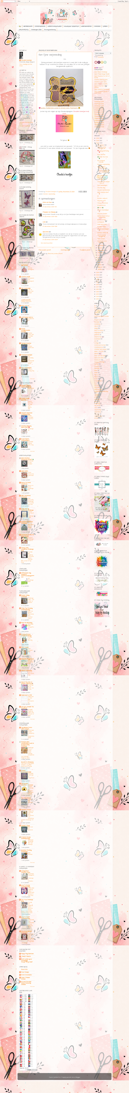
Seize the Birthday (26, 623)
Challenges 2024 (99, 125)
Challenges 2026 (36, 30)
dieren (96, 353)
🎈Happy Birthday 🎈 (103, 151)
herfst (96, 364)
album (96, 326)
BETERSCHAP (28, 26)
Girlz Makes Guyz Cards (101, 74)
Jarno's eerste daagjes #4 (101, 147)
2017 (97, 287)
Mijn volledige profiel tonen (25, 65)
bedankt (96, 335)
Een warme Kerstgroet (31, 269)
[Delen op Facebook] (84, 191)
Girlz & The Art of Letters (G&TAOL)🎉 (27, 682)
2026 (98, 138)
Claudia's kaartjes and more (26, 123)
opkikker (96, 395)
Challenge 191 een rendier (30, 462)
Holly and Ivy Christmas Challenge (27, 509)
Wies (44, 222)
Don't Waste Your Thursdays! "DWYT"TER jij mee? (26, 960)
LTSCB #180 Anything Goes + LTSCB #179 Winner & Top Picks (31, 891)
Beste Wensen (101, 220)
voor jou (96, 414)
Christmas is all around (102, 241)
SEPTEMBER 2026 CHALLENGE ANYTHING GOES (31, 734)
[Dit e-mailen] (79, 191)
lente (95, 379)
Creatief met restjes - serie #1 (103, 182)
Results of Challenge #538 (31, 662)
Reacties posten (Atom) (55, 253)
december (101, 145)
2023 (98, 272)
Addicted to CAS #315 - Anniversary (31, 699)
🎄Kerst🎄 (100, 207)
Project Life (97, 320)
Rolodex (96, 322)
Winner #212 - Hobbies (30, 801)
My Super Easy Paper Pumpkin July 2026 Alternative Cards (27, 765)
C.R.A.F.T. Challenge (26, 670)
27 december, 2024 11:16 (50, 207)
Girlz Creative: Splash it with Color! (101, 92)
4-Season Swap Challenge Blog (26, 837)
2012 (97, 299)
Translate (101, 57)
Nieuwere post (45, 250)
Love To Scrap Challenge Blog (25, 886)
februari (100, 267)
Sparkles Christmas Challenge (27, 522)
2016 (97, 289)
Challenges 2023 (99, 123)
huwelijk (96, 366)
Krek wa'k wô (25, 306)
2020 (98, 280)
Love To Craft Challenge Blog (25, 917)
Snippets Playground (27, 659)
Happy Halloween (26, 301)
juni (99, 257)
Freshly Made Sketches (25, 399)
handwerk (97, 360)
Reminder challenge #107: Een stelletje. (30, 842)
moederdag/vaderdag (101, 391)
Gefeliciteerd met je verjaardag (103, 216)
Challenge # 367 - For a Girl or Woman (31, 600)
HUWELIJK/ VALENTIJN (71, 26)
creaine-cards (25, 277)
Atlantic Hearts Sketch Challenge (26, 386)
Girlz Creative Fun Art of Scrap (102, 76)
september (101, 250)
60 (98, 196)
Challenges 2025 (99, 127)
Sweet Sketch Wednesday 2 (25, 439)
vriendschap (98, 416)
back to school (98, 330)
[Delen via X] (83, 191)
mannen (45, 194)
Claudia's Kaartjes (24, 126)
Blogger (77, 1077)
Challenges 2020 (99, 116)
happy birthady (99, 362)
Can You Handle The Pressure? (27, 707)
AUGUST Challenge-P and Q (31, 539)
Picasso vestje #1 (102, 198)
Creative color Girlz (100, 82)
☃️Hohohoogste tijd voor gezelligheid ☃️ (103, 172)
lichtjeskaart (98, 381)
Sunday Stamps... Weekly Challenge (26, 635)
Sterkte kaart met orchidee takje (31, 335)
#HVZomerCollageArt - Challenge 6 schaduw (31, 877)
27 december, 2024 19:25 (50, 216)
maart (100, 265)
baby (95, 328)
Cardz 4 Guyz (25, 825)
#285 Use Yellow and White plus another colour (31, 614)
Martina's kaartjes (26, 355)
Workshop (97, 324)
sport (96, 401)
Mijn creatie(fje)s (26, 368)
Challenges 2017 (99, 110)
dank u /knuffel (98, 351)
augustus (100, 253)
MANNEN (97, 26)
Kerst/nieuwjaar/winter (101, 316)
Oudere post (85, 250)
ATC (95, 308)
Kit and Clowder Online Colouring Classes (26, 983)
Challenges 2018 (99, 112)
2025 (98, 140)
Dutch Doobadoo (26, 975)
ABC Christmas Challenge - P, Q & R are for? (31, 501)
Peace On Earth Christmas (26, 483)
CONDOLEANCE (40, 26)
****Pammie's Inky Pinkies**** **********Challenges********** (27, 575)
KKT (95, 314)
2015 (97, 292)
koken (96, 372)
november (101, 245)
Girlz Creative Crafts (100, 84)
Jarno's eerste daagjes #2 (101, 235)
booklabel (97, 339)
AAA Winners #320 (30, 650)
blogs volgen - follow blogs (101, 167)
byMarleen (24, 265)
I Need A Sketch (26, 956)
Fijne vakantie (101, 154)
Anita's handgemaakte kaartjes (25, 330)
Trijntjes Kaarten (26, 343)
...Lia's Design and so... (27, 317)
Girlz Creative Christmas (101, 89)
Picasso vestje (101, 227)
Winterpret (100, 222)
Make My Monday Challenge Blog (27, 609)
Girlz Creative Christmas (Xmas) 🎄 (27, 458)
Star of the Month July (31, 673)
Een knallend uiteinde (101, 161)
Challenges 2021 (99, 118)
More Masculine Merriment (31, 475)
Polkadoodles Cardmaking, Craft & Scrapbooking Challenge (27, 744)
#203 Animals (30, 853)
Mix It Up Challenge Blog (27, 900)
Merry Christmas (102, 203)
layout (96, 377)
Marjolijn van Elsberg (49, 212)
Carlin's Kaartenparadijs (26, 771)
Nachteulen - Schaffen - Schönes (27, 784)
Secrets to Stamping (27, 762)
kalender (97, 368)
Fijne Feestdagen (102, 185)
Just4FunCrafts (26, 300)
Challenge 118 (30, 429)
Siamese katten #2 (102, 233)
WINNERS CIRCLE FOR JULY (30, 443)
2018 (97, 284)
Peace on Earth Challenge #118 (30, 488)
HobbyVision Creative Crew (25, 871)
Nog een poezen (102, 214)
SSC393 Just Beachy (30, 638)
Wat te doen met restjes (30, 291)
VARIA (105, 26)
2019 (97, 282)
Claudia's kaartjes (26, 60)
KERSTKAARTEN (86, 26)
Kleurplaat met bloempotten (31, 280)
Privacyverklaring (50, 30)
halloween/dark (99, 358)
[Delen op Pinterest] (86, 191)
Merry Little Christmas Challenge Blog (27, 549)
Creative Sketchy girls (100, 80)
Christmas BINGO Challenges (26, 932)
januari (100, 269)
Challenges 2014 (99, 104)
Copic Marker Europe (25, 978)
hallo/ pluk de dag (99, 356)
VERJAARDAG (23, 30)
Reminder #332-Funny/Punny (31, 626)
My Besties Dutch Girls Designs (26, 728)
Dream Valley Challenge (25, 596)
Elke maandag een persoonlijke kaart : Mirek (31, 359)
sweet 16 (97, 403)
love (95, 383)
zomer (96, 418)
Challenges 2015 (99, 106)
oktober (100, 248)
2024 (98, 143)
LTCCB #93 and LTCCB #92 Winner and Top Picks (31, 923)
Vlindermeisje (31, 319)
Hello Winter (101, 239)
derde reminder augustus (30, 417)
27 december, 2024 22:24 (50, 239)
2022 (98, 275)
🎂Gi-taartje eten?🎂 (103, 193)
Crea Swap (97, 310)
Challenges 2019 (99, 114)
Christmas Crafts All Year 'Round (27, 535)
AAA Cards (24, 647)
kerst (95, 370)
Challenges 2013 (99, 102)
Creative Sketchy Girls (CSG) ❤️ (26, 426)
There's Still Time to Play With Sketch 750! (30, 405)
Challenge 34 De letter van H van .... (31, 687)
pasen (96, 397)
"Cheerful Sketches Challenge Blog (26, 413)
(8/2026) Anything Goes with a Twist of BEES (31, 712)
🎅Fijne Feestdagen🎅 (103, 210)
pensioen (97, 399)
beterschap (97, 337)
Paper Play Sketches (27, 954)
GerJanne (46, 232)
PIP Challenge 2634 (30, 580)
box (95, 341)
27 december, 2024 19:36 (50, 226)
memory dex (98, 389)
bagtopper (97, 332)
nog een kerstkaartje (103, 190)
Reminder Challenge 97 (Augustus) (31, 776)
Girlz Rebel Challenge (100, 72)
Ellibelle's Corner (26, 809)
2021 (97, 277)
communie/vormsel (100, 345)
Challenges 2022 (99, 120)
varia (95, 408)
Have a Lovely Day (31, 370)
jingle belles (24, 471)
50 (95, 306)
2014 (97, 294)
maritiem (97, 387)
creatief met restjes (100, 349)
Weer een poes (102, 224)
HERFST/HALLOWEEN (54, 26)
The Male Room (26, 798)
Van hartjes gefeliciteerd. (31, 347)
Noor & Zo (24, 969)
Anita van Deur (47, 202)
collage (96, 343)
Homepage (65, 250)
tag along (97, 405)
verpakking (97, 412)
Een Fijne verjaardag (103, 164)
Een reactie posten (46, 243)
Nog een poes (101, 201)
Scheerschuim (101, 205)
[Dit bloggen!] (81, 191)
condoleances (98, 347)
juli (99, 255)
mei (99, 260)
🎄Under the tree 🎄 (102, 157)
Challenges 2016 (99, 108)
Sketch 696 (31, 388)
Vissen (30, 307)
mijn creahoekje (25, 288)
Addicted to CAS (26, 695)
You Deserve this (102, 175)
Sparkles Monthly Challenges (26, 850)
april (99, 262)
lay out (96, 375)
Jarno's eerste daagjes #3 (101, 178)
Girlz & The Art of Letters (99, 86)
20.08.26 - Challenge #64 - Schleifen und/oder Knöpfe (31, 790)
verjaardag (51, 194)
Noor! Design (25, 972)
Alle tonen (32, 378)
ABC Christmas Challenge (26, 496)
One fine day (101, 188)
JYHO (96, 312)
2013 (97, 296)
